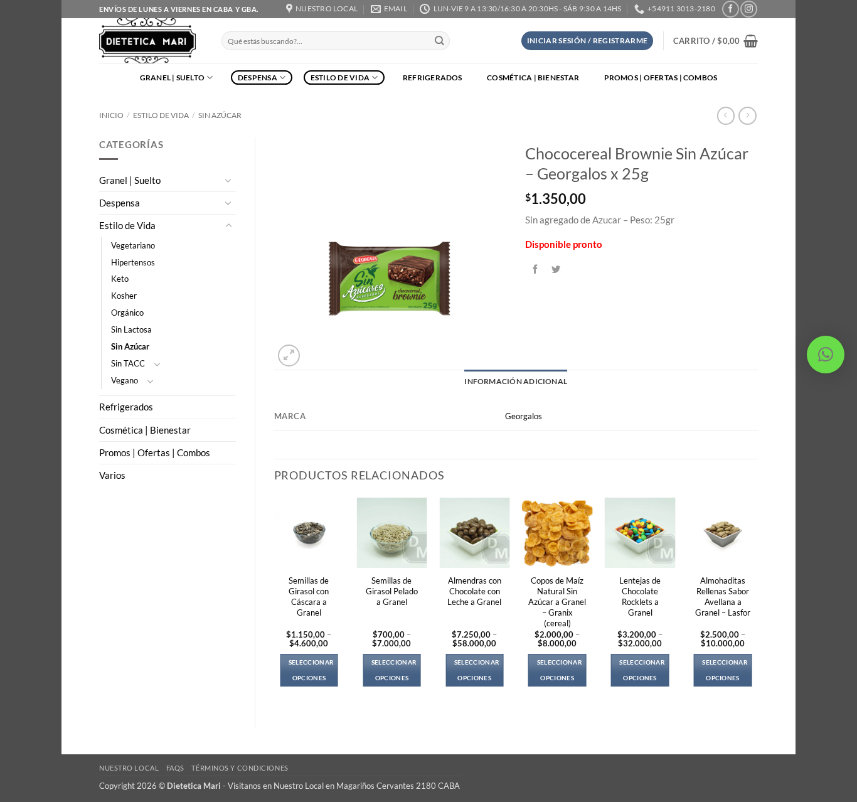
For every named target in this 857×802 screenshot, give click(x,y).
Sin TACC (128, 363)
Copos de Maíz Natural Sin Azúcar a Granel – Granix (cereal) (557, 601)
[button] (587, 40)
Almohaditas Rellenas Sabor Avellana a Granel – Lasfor (722, 596)
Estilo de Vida (340, 77)
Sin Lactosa (131, 329)
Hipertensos (133, 262)
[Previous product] (747, 116)
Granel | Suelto (172, 77)
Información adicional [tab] (515, 381)
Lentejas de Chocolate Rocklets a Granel (640, 596)
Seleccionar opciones (311, 670)
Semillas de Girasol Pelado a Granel (392, 591)
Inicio (111, 115)
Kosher (124, 296)
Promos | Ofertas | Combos (661, 77)
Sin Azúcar (220, 115)
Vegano (124, 380)
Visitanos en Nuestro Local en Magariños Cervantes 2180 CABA (344, 786)
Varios (112, 475)
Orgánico (127, 312)
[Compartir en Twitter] (556, 269)
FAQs (175, 768)
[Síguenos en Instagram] (748, 9)
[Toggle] (228, 180)
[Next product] (726, 116)
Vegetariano (133, 245)
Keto (120, 279)
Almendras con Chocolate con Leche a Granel (474, 591)
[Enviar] (439, 41)
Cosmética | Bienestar (533, 77)
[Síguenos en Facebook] (730, 9)
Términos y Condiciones (239, 768)
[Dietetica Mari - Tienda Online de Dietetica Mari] (151, 40)
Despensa (257, 77)
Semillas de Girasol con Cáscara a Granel (309, 596)
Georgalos (523, 416)
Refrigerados (432, 77)
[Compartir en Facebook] (535, 269)
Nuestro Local (129, 768)
